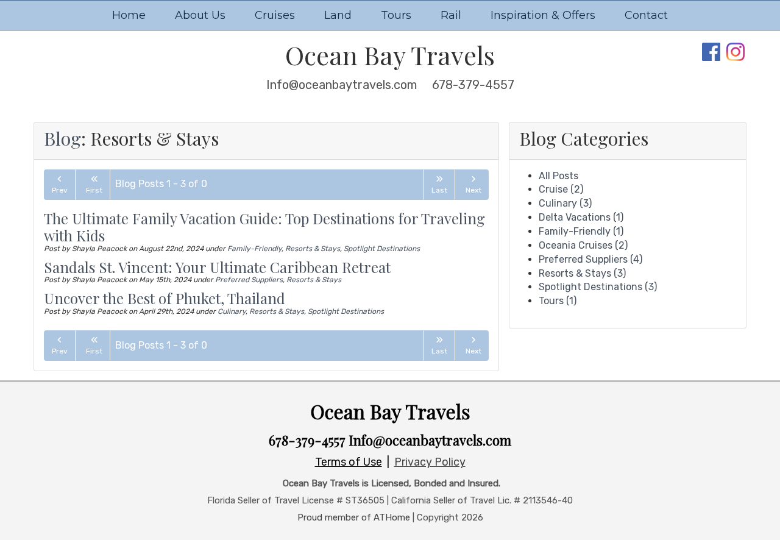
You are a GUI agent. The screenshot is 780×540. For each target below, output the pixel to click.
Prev (60, 190)
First (94, 190)
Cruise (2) (561, 189)
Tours (396, 15)
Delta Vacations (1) (581, 217)
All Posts (558, 176)
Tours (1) (557, 301)
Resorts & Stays (312, 248)
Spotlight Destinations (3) (598, 287)
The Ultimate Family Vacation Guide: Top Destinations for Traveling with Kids (264, 227)
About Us (200, 15)
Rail (451, 15)
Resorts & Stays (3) (582, 273)
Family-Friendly (254, 248)
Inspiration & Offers (543, 15)
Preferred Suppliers (249, 279)
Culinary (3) (565, 203)
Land (338, 15)
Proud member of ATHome (353, 517)
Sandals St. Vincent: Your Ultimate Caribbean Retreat (217, 267)
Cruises (275, 15)
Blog (62, 138)
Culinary (232, 311)
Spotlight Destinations (382, 248)
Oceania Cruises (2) (583, 245)
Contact (646, 15)
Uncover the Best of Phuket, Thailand (164, 298)
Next (473, 190)
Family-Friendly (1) (581, 231)
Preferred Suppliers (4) (590, 259)
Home (129, 15)
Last (439, 190)
